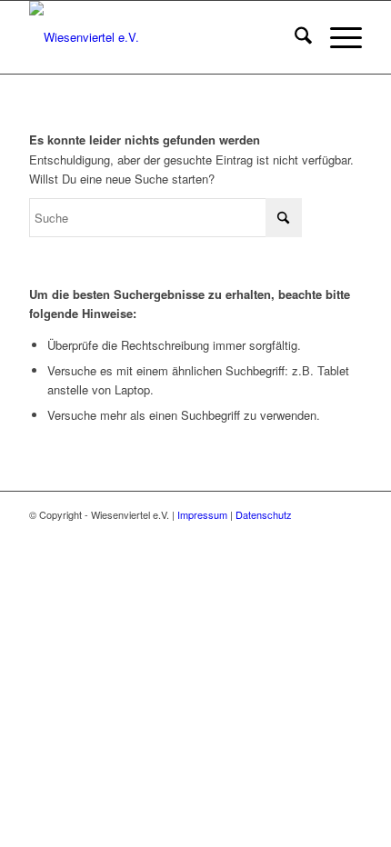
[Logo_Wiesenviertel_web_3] (162, 37)
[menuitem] (294, 37)
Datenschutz (264, 514)
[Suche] (294, 37)
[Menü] (337, 37)
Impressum (202, 514)
